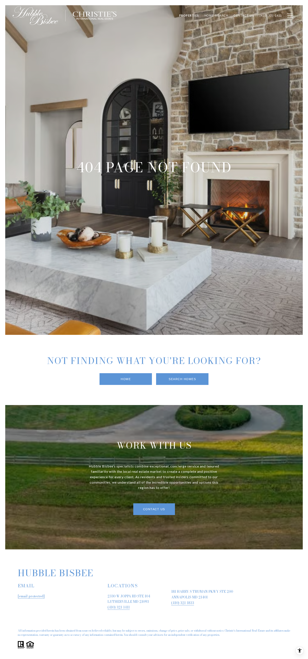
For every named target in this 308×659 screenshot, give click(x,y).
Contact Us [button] (154, 509)
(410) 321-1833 (182, 602)
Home (126, 379)
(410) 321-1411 (118, 607)
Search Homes (182, 379)
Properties (189, 15)
